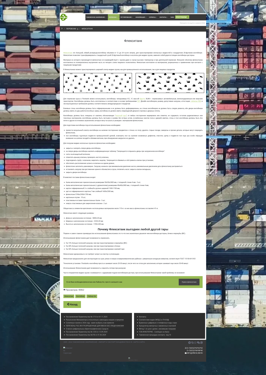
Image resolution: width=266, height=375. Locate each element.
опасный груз (121, 115)
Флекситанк (67, 53)
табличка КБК (196, 101)
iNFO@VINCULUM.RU (195, 353)
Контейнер (80, 296)
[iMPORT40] (189, 342)
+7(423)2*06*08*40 (195, 350)
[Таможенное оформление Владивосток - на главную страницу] (64, 17)
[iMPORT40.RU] (192, 342)
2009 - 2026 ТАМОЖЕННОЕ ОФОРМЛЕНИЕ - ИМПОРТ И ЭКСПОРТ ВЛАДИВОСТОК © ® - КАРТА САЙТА (104, 342)
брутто (142, 99)
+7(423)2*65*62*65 (195, 348)
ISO (138, 101)
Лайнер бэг (91, 296)
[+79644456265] (195, 342)
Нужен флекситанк (189, 282)
